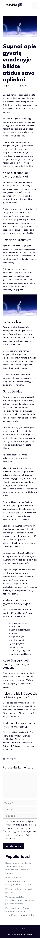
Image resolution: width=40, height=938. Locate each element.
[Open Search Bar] (29, 5)
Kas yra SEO (21, 934)
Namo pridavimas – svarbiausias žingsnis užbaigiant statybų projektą (18, 881)
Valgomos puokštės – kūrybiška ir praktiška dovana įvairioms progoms (19, 900)
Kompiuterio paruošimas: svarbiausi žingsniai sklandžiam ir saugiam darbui (19, 911)
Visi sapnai (11, 758)
